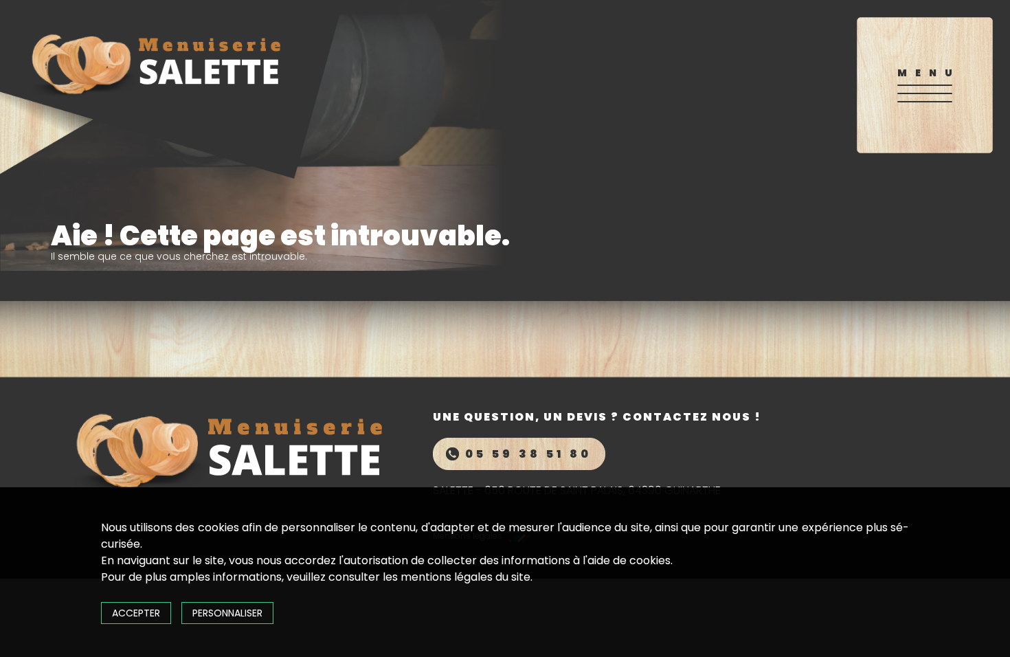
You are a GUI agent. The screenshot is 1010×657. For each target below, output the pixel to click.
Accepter (136, 613)
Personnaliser (227, 613)
